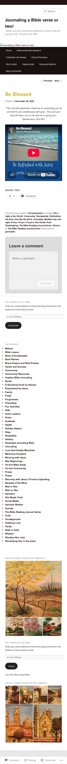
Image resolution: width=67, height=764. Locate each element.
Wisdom (9, 533)
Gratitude (10, 421)
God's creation (13, 413)
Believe (9, 348)
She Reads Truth (43, 222)
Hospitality (10, 435)
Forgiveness (11, 399)
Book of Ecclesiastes (16, 355)
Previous (46, 80)
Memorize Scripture (15, 453)
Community (29, 216)
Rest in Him (11, 486)
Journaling (38, 219)
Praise (14, 222)
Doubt (8, 381)
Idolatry (9, 439)
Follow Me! (13, 325)
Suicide (9, 508)
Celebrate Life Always (16, 57)
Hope (8, 432)
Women (56, 225)
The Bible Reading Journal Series (35, 225)
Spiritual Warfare (14, 504)
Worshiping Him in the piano (20, 541)
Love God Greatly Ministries (20, 450)
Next (58, 80)
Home (9, 50)
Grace (8, 417)
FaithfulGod (54, 216)
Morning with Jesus (15, 457)
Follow (11, 666)
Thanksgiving (11, 225)
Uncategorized (35, 213)
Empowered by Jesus (16, 388)
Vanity (8, 526)
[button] (33, 589)
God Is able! (11, 64)
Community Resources (17, 373)
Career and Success (15, 366)
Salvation (10, 493)
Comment (46, 283)
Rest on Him (11, 490)
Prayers (30, 222)
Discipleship (42, 216)
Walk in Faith (12, 530)
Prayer (21, 222)
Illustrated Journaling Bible (19, 442)
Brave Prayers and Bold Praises (22, 363)
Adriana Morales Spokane (29, 50)
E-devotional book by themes (20, 384)
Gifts (7, 410)
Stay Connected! (13, 70)
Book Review (12, 359)
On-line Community (15, 468)
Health (8, 424)
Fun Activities (12, 406)
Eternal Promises (39, 57)
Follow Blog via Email (18, 302)
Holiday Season (13, 428)
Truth (8, 515)
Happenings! (28, 64)
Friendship (11, 403)
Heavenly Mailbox (47, 64)
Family (8, 392)
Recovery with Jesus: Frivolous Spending (27, 479)
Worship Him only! (15, 537)
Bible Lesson (12, 352)
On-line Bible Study (15, 464)
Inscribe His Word (23, 219)
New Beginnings (14, 461)
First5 (8, 395)
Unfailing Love (13, 522)
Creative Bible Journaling (18, 377)
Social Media (12, 501)
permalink (10, 231)
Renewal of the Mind (16, 482)
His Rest (9, 219)
